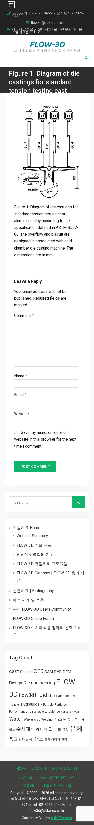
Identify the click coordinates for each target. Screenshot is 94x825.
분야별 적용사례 (64, 769)
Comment (24, 315)
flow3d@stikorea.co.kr (48, 22)
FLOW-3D (47, 44)
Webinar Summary (32, 535)
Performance (18, 711)
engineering (43, 683)
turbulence (52, 711)
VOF (77, 711)
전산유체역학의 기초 (35, 554)
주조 (38, 738)
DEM (67, 672)
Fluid (41, 695)
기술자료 (25, 777)
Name (20, 376)
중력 (47, 739)
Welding (47, 719)
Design (15, 682)
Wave (28, 719)
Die (26, 683)
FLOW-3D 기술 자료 (34, 545)
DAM (49, 672)
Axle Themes (61, 818)
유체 (76, 728)
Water (15, 719)
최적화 (55, 739)
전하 (29, 739)
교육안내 (30, 786)
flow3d (26, 695)
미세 (82, 719)
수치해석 (25, 729)
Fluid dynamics (59, 696)
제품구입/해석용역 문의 (56, 777)
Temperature (36, 711)
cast (14, 671)
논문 (75, 719)
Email (20, 394)
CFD (39, 671)
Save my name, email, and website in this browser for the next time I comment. (45, 439)
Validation (67, 711)
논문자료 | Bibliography (33, 590)
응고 (13, 738)
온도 (57, 729)
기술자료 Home (26, 527)
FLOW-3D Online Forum (33, 618)
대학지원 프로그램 (56, 786)
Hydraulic (29, 704)
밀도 (12, 729)
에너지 (41, 729)
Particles (61, 704)
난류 (67, 719)
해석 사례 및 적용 (28, 600)
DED (58, 671)
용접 (65, 729)
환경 (64, 739)
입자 (22, 739)
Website (21, 413)
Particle (48, 704)
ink (40, 704)
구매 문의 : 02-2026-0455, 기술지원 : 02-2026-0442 (48, 14)
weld (37, 719)
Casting (26, 672)
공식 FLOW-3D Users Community (42, 609)
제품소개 (39, 769)
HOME (21, 769)
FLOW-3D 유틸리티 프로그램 (42, 563)
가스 (58, 719)
